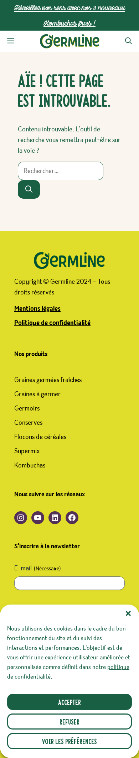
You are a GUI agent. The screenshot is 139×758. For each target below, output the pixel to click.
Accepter (69, 702)
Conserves (28, 422)
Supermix (27, 451)
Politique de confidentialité (52, 322)
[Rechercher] (29, 189)
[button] (128, 613)
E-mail (37, 568)
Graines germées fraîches (48, 379)
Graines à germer (37, 394)
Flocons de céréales (40, 436)
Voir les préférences (69, 741)
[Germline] (69, 41)
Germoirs (27, 408)
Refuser (69, 721)
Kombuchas (29, 465)
